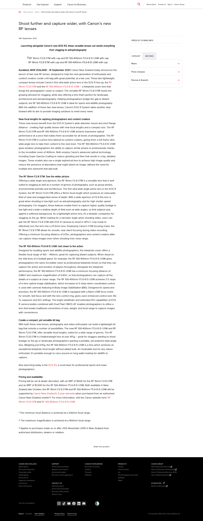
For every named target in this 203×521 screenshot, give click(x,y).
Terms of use (72, 514)
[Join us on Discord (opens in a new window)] (84, 503)
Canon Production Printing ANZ (163, 469)
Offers (120, 481)
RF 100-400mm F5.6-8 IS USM (62, 86)
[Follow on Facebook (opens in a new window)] (74, 503)
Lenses (120, 467)
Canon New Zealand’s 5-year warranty (54, 393)
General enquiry (58, 486)
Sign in (170, 4)
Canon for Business (76, 4)
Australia (28, 514)
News (37, 12)
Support (58, 4)
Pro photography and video (128, 475)
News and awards (25, 486)
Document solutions (92, 467)
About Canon (28, 12)
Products (27, 4)
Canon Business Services (161, 467)
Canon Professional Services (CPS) (164, 472)
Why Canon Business (27, 469)
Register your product (60, 469)
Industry (88, 469)
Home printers (123, 469)
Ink (119, 472)
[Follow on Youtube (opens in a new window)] (69, 503)
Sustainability (24, 475)
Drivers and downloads (60, 467)
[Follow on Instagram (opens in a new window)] (59, 503)
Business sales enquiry (60, 492)
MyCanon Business (158, 486)
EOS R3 (52, 365)
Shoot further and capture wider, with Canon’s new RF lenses (64, 12)
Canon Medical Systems (160, 475)
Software (88, 475)
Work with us (23, 478)
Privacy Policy (60, 514)
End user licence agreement (62, 475)
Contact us (162, 4)
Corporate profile (25, 472)
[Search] (139, 4)
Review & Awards (139, 80)
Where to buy (57, 494)
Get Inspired (42, 4)
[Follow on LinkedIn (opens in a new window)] (79, 503)
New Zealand (39, 514)
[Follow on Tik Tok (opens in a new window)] (64, 503)
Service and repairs (59, 472)
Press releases (138, 71)
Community (23, 483)
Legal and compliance (27, 481)
